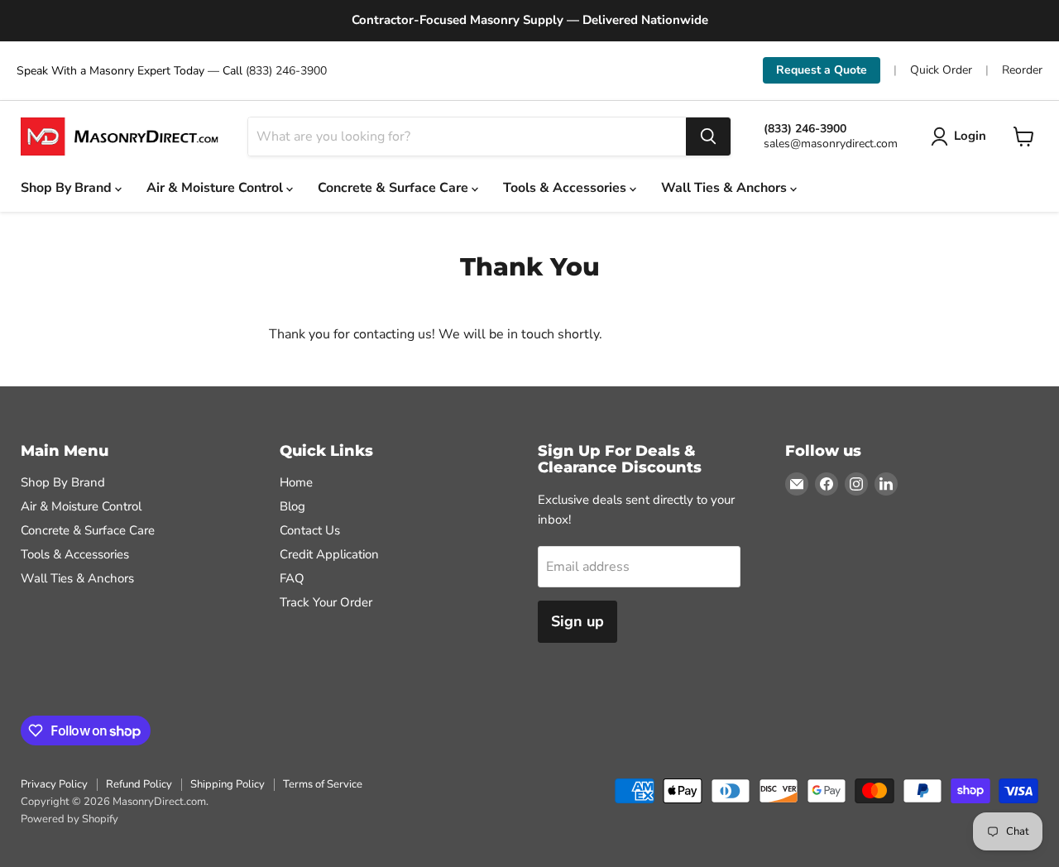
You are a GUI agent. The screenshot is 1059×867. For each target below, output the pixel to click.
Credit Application (329, 554)
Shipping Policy (227, 784)
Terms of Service (322, 784)
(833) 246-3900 (286, 71)
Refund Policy (139, 784)
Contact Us (310, 530)
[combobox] (467, 136)
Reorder (1022, 70)
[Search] (708, 136)
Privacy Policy (54, 784)
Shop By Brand (68, 188)
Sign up (577, 621)
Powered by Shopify (69, 819)
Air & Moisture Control (216, 188)
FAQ (292, 578)
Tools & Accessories (566, 188)
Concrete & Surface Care (395, 188)
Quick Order (941, 70)
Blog (292, 506)
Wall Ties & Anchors (725, 188)
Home (296, 482)
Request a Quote (821, 70)
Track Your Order (326, 602)
